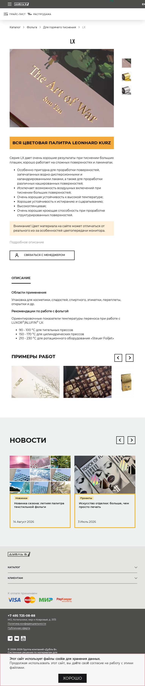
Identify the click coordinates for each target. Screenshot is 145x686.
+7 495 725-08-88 (21, 615)
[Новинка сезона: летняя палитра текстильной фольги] (40, 493)
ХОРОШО (72, 678)
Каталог (15, 27)
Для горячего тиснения (59, 27)
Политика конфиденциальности (27, 623)
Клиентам (15, 577)
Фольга (32, 27)
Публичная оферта (19, 628)
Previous (118, 358)
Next (129, 358)
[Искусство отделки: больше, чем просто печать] (104, 493)
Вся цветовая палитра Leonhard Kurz (61, 142)
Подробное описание (27, 242)
